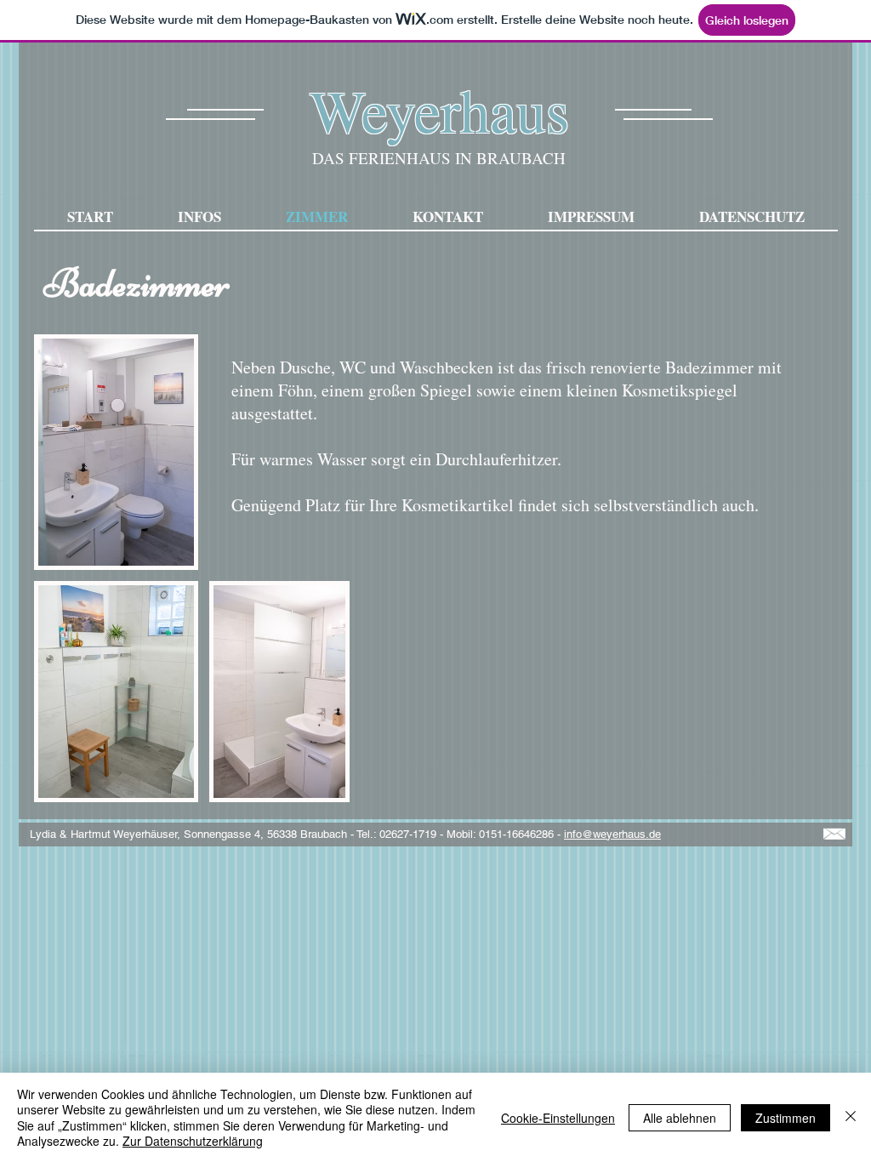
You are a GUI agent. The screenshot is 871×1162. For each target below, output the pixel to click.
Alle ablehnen (679, 1117)
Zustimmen (785, 1117)
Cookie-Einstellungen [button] (558, 1117)
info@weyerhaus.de (612, 834)
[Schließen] (850, 1117)
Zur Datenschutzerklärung (192, 1140)
